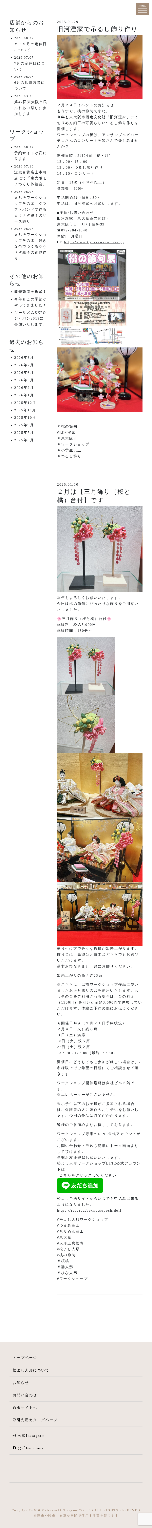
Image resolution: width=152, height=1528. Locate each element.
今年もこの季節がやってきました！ (30, 302)
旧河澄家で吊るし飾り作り (97, 29)
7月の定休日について (29, 66)
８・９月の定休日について (30, 47)
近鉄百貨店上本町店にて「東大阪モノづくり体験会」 (30, 178)
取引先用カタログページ (35, 1420)
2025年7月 (24, 433)
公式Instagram (31, 1436)
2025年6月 (24, 440)
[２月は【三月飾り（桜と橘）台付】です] (99, 549)
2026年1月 (24, 395)
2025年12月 (25, 403)
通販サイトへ (25, 1408)
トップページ (25, 1358)
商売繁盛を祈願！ (30, 292)
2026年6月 (24, 373)
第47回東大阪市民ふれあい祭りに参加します (31, 108)
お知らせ (21, 1383)
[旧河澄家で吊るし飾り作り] (99, 67)
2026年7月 (24, 365)
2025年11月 (25, 410)
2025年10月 (25, 418)
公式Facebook (31, 1448)
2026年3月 (24, 380)
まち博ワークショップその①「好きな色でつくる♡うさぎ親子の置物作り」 (30, 246)
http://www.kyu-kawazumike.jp (94, 242)
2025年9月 (24, 425)
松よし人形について (31, 1370)
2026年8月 (24, 358)
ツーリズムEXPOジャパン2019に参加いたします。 (30, 318)
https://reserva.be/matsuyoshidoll (89, 1210)
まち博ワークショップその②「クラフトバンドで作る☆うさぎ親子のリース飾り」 (30, 209)
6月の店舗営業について (29, 85)
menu (142, 6)
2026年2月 (24, 388)
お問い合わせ (25, 1395)
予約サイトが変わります (30, 156)
